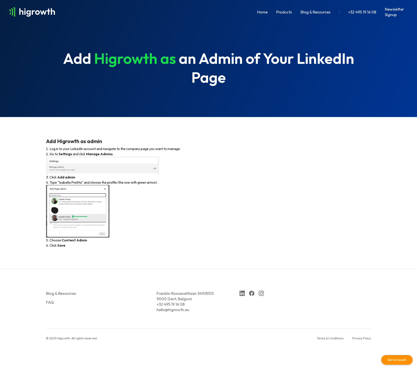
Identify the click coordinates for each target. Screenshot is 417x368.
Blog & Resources (316, 12)
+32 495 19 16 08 (362, 12)
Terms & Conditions (330, 338)
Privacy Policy (361, 338)
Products (284, 12)
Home (262, 12)
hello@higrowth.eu (173, 309)
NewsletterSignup (394, 12)
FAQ (50, 302)
